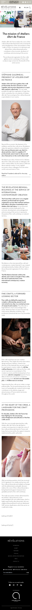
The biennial (16, 545)
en (27, 7)
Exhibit (16, 548)
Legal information (14, 607)
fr (25, 7)
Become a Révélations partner (16, 556)
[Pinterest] (30, 2)
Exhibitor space (3, 2)
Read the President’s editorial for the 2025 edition (14, 174)
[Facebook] (23, 2)
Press (16, 558)
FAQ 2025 (16, 553)
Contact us (16, 561)
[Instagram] (27, 2)
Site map (20, 607)
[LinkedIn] (25, 2)
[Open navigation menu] (19, 7)
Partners (16, 550)
